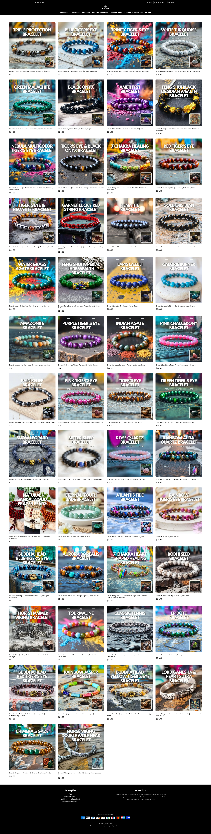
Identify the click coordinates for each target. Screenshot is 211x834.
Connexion (149, 2)
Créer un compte (159, 2)
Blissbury (108, 824)
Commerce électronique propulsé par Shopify (105, 826)
